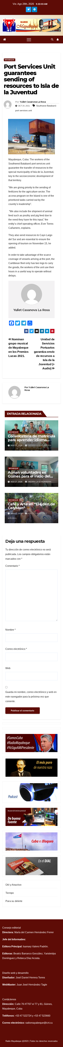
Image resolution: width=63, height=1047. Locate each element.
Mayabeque (9, 60)
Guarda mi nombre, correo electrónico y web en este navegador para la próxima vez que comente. (31, 697)
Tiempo (10, 893)
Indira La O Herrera (39, 482)
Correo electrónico (16, 649)
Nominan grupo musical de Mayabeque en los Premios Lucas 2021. (18, 348)
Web (7, 668)
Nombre (10, 629)
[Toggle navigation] (29, 39)
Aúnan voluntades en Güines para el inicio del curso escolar (29, 476)
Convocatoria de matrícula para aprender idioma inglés (31, 440)
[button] (52, 39)
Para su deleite (14, 901)
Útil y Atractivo (13, 884)
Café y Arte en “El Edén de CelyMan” (31, 506)
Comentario (12, 566)
